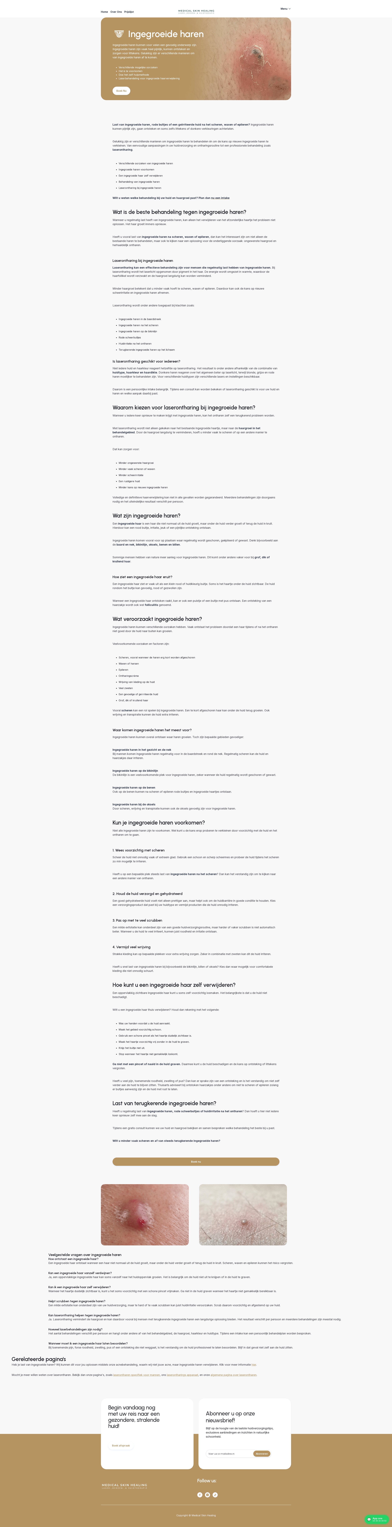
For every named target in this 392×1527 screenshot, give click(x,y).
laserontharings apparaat (182, 1374)
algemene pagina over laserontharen (233, 1374)
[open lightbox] (145, 1214)
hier (254, 1364)
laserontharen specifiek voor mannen (136, 1374)
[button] (286, 9)
